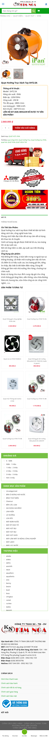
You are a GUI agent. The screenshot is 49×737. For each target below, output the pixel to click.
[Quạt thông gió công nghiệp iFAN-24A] (12, 304)
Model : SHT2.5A (10, 91)
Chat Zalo (15, 736)
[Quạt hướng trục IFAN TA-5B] (12, 423)
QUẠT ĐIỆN (18, 16)
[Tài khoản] (46, 4)
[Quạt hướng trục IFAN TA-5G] (37, 304)
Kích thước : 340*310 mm (14, 109)
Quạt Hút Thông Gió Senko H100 (12, 400)
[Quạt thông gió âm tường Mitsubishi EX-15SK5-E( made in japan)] (37, 343)
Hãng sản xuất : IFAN (12, 94)
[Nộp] (33, 11)
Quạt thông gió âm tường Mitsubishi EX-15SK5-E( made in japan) (37, 361)
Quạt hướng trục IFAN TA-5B (12, 439)
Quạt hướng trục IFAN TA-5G (36, 319)
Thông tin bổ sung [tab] (9, 222)
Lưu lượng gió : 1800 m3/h (14, 106)
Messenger (34, 736)
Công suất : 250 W (10, 100)
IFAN (39, 16)
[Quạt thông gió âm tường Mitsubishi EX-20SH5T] (37, 423)
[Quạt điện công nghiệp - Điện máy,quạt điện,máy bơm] (24, 4)
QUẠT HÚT (29, 16)
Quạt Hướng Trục (24, 140)
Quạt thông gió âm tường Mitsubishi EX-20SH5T (36, 440)
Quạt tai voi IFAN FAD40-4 (12, 359)
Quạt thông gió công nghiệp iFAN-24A (12, 320)
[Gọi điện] (24, 732)
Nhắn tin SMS (44, 736)
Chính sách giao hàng (9, 692)
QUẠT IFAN (11, 142)
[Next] (44, 43)
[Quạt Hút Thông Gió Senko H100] (12, 383)
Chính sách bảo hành (9, 683)
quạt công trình (12, 140)
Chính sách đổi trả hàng (25, 728)
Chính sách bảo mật (9, 696)
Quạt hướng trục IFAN (38, 140)
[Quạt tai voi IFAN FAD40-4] (12, 343)
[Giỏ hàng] (38, 10)
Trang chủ (5, 16)
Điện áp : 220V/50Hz (11, 97)
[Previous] (5, 43)
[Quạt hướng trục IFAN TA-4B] (37, 383)
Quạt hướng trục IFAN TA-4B (36, 399)
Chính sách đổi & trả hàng (11, 687)
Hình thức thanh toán (9, 679)
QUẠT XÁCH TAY (21, 142)
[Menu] (3, 4)
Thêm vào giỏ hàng (25, 128)
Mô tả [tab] (3, 217)
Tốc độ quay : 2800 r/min (13, 103)
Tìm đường (5, 736)
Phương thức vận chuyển (24, 725)
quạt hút (4, 142)
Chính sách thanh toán (35, 723)
